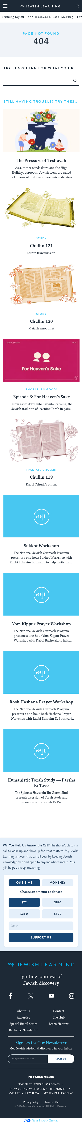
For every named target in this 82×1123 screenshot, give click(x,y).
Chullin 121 (41, 246)
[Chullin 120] (41, 284)
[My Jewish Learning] (41, 967)
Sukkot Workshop (41, 546)
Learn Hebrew (58, 1024)
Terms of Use (52, 1102)
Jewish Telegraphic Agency (39, 1084)
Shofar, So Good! (41, 389)
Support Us (41, 937)
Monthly (57, 882)
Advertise (23, 1017)
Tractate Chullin (41, 470)
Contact (58, 1011)
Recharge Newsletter (23, 1030)
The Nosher (58, 1088)
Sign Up (61, 1059)
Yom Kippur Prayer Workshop (41, 624)
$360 (24, 914)
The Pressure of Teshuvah (41, 160)
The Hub (59, 1017)
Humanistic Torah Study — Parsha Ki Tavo (41, 783)
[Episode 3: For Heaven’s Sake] (41, 360)
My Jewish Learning (58, 1093)
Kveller (15, 1093)
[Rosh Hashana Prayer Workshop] (41, 672)
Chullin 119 (41, 477)
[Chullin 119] (41, 440)
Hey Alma (32, 1093)
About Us (23, 1011)
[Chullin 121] (41, 209)
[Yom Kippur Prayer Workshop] (41, 594)
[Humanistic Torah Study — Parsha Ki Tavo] (41, 750)
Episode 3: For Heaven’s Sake (41, 397)
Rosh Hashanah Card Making (49, 17)
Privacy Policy (30, 1102)
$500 (58, 914)
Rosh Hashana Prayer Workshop (41, 702)
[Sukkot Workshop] (41, 516)
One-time (24, 882)
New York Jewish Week (27, 1088)
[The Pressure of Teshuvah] (41, 130)
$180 (57, 902)
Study (41, 238)
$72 (24, 902)
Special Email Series (23, 1024)
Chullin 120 (41, 321)
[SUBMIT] (75, 82)
